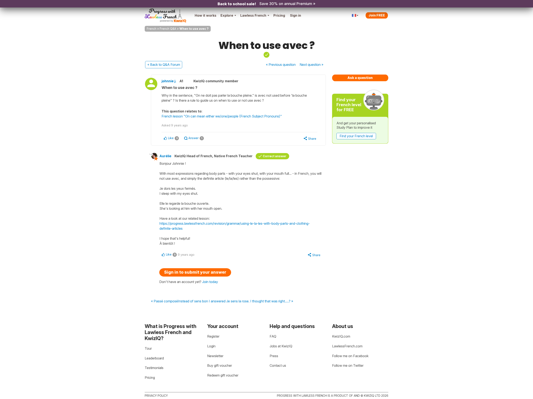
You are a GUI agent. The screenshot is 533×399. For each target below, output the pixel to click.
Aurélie (165, 156)
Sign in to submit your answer (195, 272)
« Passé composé (164, 301)
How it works (205, 15)
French (151, 28)
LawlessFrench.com (347, 346)
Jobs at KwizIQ (281, 346)
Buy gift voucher (219, 365)
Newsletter (215, 356)
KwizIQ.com (341, 336)
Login (211, 346)
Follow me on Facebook (350, 356)
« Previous (281, 64)
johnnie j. (169, 81)
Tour (148, 348)
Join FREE (377, 15)
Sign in (295, 15)
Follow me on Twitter (348, 365)
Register (213, 336)
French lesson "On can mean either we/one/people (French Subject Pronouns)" (222, 116)
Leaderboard (154, 358)
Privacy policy (156, 395)
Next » (311, 64)
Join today (210, 282)
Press (274, 356)
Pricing (279, 15)
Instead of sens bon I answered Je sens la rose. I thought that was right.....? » (235, 301)
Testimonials (154, 368)
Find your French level (356, 136)
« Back (163, 64)
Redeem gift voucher (222, 375)
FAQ (273, 336)
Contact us (278, 365)
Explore (226, 15)
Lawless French (253, 15)
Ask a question (360, 78)
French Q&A (168, 28)
